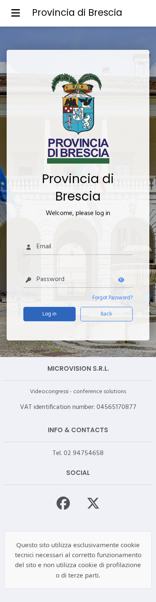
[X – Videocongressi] (93, 503)
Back (106, 314)
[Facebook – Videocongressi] (63, 503)
